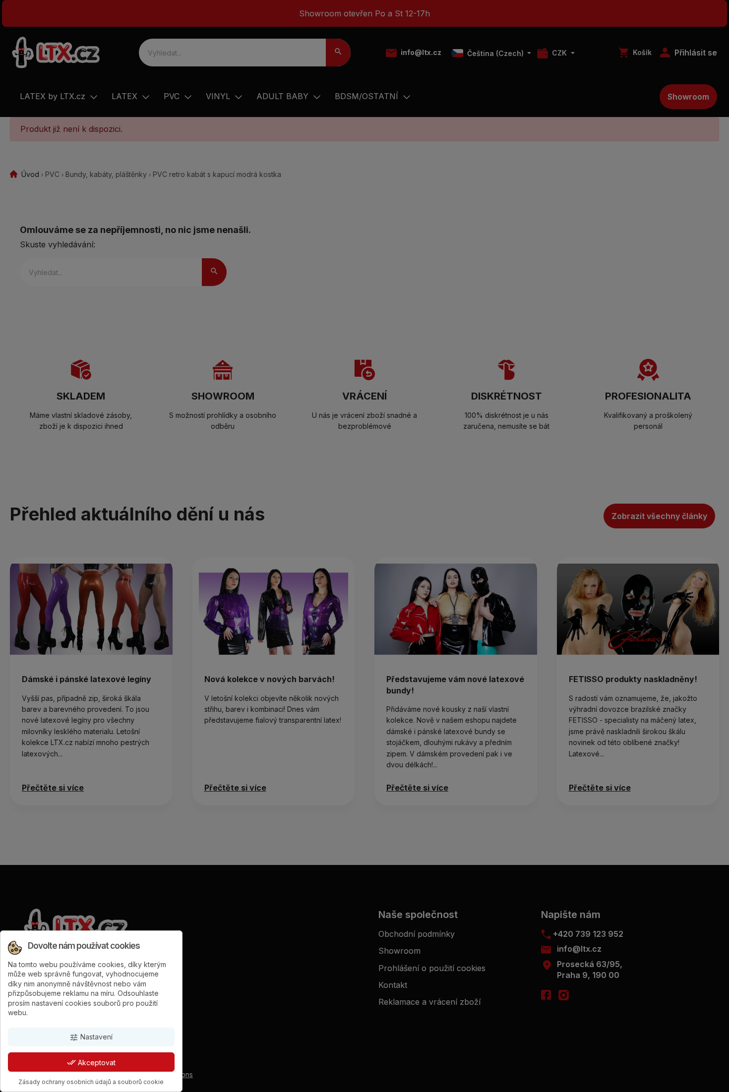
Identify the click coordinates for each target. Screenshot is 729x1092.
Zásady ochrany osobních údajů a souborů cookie (91, 1082)
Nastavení (91, 1037)
